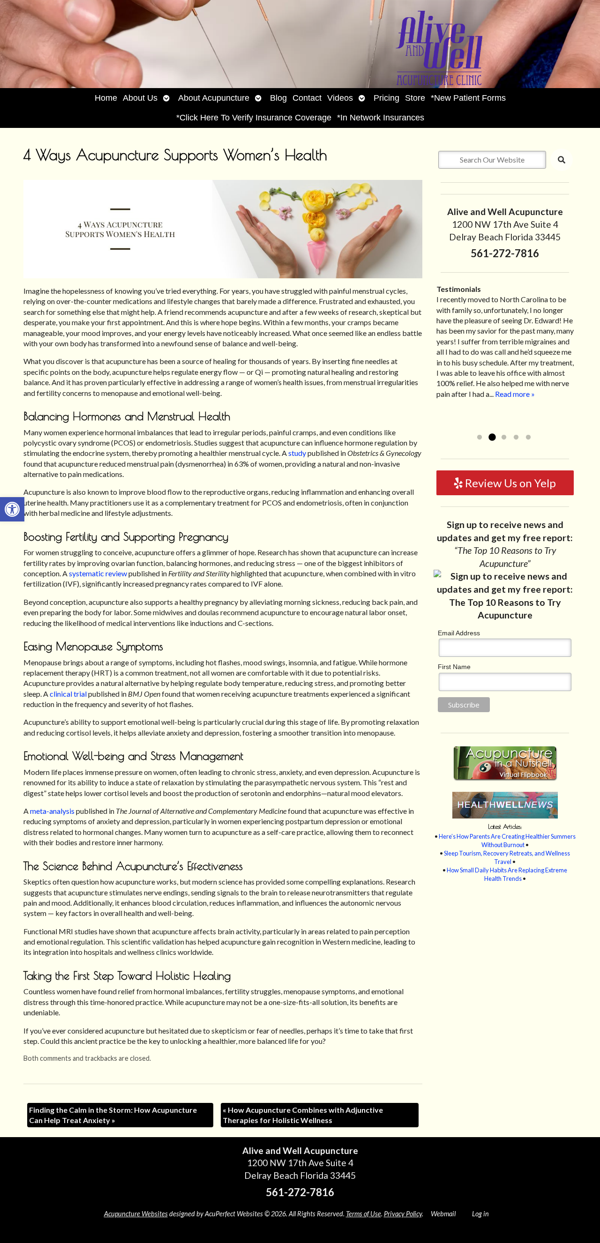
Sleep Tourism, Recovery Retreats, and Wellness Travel (507, 857)
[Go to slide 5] (528, 437)
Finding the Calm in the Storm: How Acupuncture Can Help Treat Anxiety (113, 1114)
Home (106, 98)
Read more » (482, 425)
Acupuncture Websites (136, 1214)
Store (415, 98)
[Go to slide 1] (479, 437)
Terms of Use (363, 1214)
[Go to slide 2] (491, 437)
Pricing (386, 98)
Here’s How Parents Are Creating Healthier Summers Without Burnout (507, 841)
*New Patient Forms (468, 98)
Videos (340, 98)
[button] (12, 509)
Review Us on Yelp (509, 483)
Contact (307, 98)
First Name (454, 666)
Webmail (443, 1214)
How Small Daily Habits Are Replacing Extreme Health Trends (507, 874)
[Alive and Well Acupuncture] (300, 44)
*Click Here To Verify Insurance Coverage (253, 117)
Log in (480, 1214)
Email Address (459, 633)
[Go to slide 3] (504, 437)
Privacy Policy (403, 1214)
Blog (278, 98)
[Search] (561, 160)
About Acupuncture (213, 98)
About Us (140, 98)
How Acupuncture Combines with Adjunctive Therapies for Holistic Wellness (303, 1114)
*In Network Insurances (380, 117)
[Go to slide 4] (516, 437)
